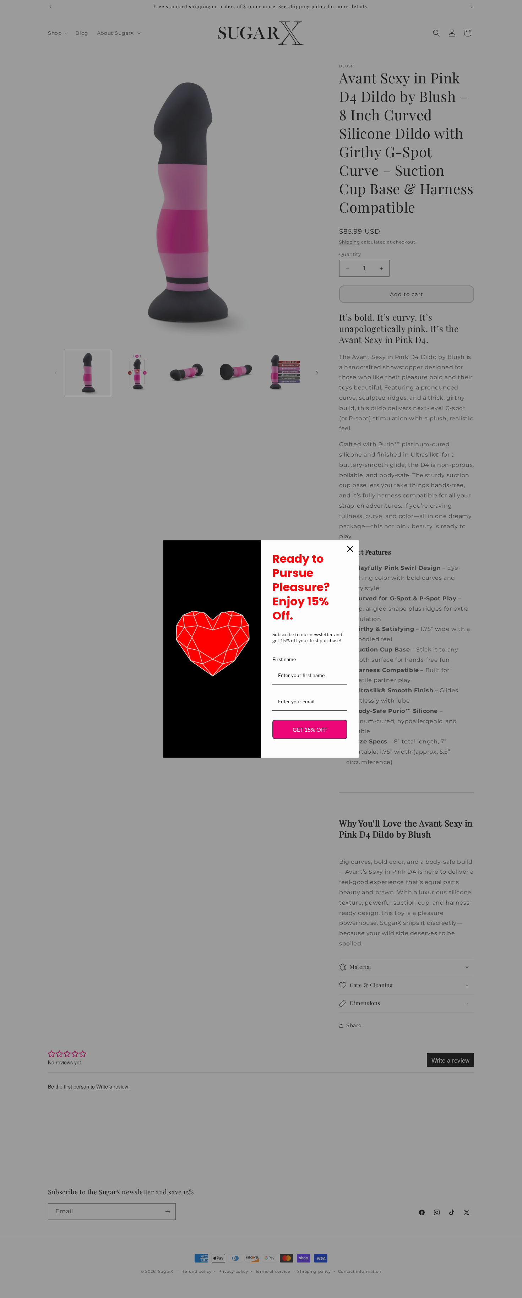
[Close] (350, 548)
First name (284, 659)
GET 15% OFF (310, 729)
